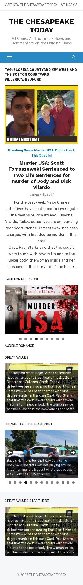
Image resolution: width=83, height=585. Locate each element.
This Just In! (41, 156)
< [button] (10, 308)
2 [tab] (25, 339)
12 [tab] (68, 482)
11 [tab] (63, 482)
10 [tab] (57, 482)
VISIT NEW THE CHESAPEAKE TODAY (31, 5)
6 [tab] (47, 339)
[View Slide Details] (41, 454)
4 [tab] (36, 339)
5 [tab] (41, 339)
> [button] (72, 308)
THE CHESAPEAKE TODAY (41, 25)
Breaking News (20, 150)
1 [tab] (20, 339)
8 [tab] (57, 339)
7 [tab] (52, 339)
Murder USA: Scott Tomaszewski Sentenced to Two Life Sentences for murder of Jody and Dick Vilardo (41, 175)
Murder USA (44, 150)
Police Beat (64, 150)
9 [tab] (63, 339)
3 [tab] (31, 339)
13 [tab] (73, 482)
